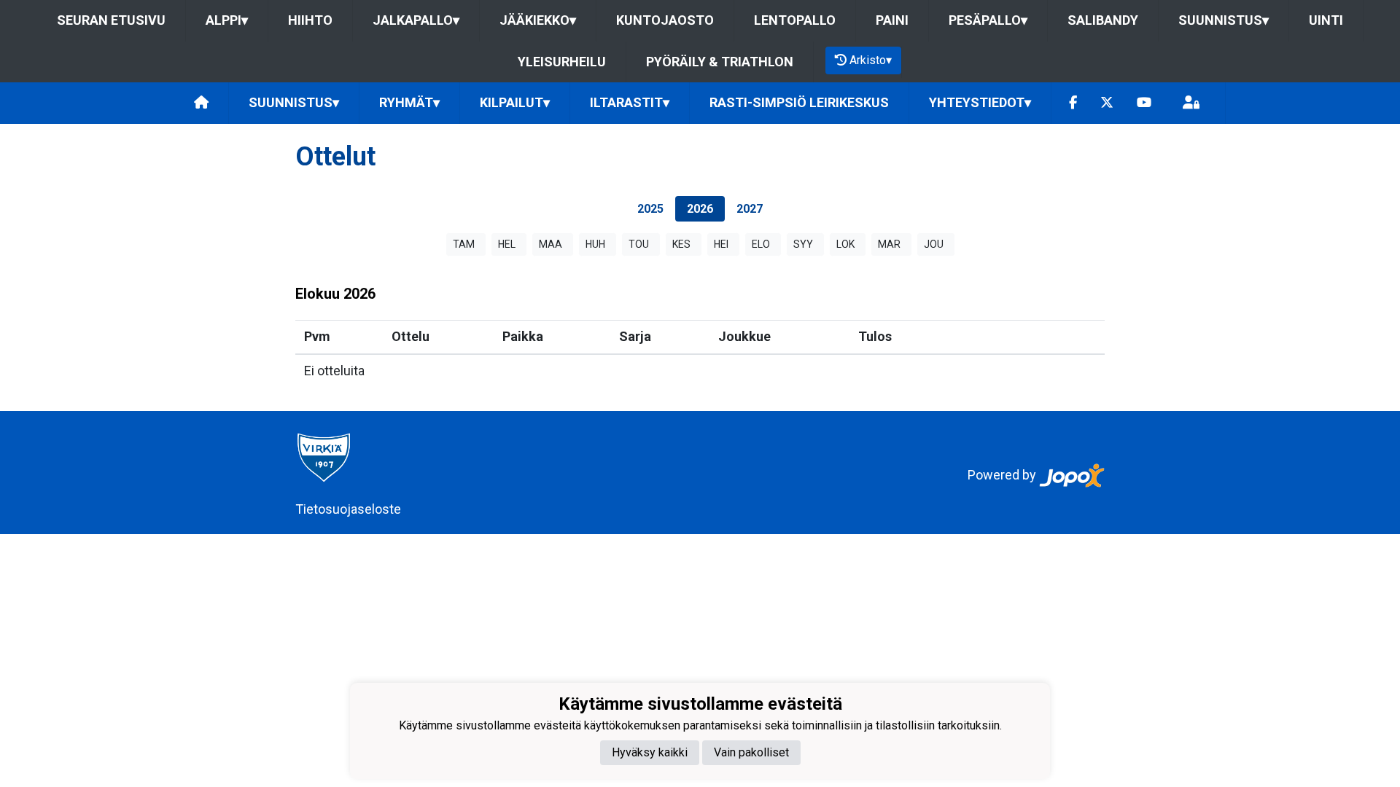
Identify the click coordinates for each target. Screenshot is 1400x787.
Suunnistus (1223, 20)
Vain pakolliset (751, 752)
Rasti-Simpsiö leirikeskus (799, 102)
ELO (761, 244)
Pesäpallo (988, 20)
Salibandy (1103, 20)
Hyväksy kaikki (650, 752)
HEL (507, 244)
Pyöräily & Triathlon (719, 61)
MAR (889, 244)
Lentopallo (795, 20)
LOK (845, 244)
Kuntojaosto (665, 20)
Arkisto (870, 60)
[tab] (650, 209)
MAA (550, 244)
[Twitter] (1107, 103)
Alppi (227, 20)
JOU (934, 244)
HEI (721, 244)
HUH (595, 244)
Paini (892, 20)
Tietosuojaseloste (348, 509)
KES (681, 244)
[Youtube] (1144, 103)
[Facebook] (1073, 103)
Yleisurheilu (562, 61)
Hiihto (310, 20)
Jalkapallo (416, 20)
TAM (464, 244)
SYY (803, 244)
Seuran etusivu (111, 20)
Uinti (1326, 20)
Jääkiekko (537, 20)
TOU (639, 244)
